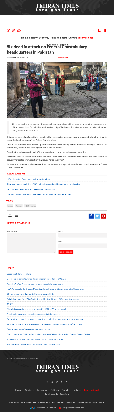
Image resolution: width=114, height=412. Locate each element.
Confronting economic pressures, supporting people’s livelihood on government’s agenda (45, 319)
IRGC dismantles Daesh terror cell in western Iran (28, 179)
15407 (10, 304)
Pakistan (10, 206)
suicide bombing (30, 206)
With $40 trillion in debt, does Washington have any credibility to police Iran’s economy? (45, 324)
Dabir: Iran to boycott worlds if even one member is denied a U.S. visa (36, 279)
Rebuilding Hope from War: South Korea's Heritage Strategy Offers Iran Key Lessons (43, 299)
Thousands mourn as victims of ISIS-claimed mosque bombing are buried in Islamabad (43, 184)
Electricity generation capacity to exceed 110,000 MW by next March (36, 309)
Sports (63, 37)
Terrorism (19, 206)
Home (24, 37)
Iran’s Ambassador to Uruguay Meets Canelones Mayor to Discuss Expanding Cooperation (45, 289)
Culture (73, 37)
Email (60, 242)
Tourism (64, 44)
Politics (54, 37)
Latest (10, 268)
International (85, 37)
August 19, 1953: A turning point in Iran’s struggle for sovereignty (35, 284)
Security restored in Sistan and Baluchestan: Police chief (31, 189)
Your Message (12, 231)
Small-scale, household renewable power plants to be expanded (34, 314)
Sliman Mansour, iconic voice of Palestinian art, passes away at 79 (35, 339)
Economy (44, 37)
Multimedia (51, 44)
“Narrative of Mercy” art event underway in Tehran (28, 329)
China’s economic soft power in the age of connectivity (30, 294)
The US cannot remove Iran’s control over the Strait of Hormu (33, 344)
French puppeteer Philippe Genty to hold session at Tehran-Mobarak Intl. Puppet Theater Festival (48, 334)
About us (11, 359)
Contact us (33, 359)
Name (60, 231)
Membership (21, 359)
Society (33, 37)
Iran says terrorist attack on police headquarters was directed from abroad (39, 194)
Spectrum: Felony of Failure (19, 274)
